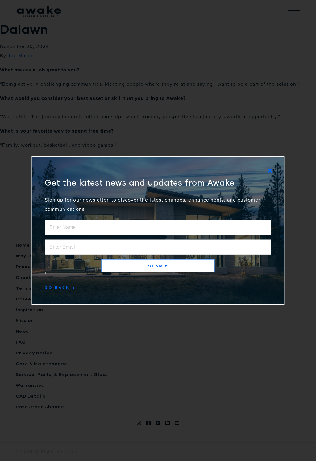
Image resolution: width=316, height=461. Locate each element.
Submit (158, 265)
